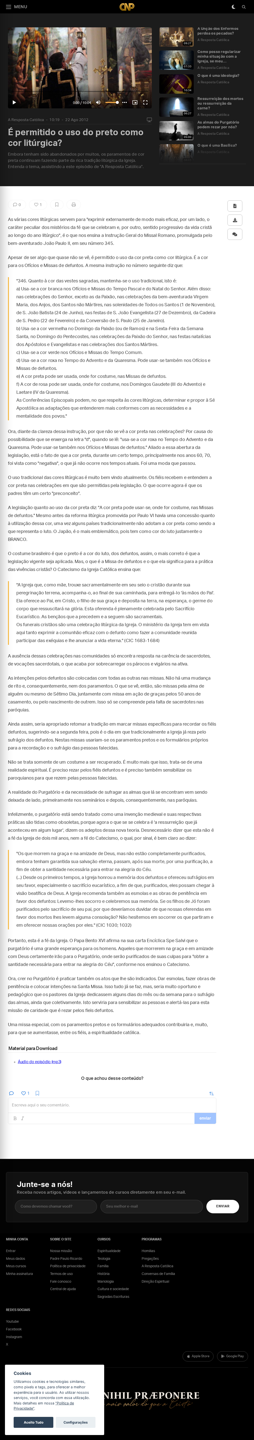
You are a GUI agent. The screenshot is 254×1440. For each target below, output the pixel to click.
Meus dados (15, 1259)
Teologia (103, 1259)
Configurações (76, 1422)
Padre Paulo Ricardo (66, 1259)
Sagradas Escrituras (113, 1297)
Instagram (14, 1337)
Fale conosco (60, 1281)
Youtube (12, 1321)
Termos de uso (61, 1274)
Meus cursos (16, 1266)
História (103, 1274)
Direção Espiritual (155, 1281)
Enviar (222, 1206)
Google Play (235, 1356)
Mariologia (105, 1281)
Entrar (11, 1251)
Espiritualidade (109, 1251)
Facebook (14, 1329)
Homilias (148, 1251)
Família (103, 1266)
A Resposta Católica (26, 120)
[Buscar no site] (244, 7)
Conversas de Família (158, 1274)
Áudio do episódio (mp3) (39, 1062)
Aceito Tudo (33, 1422)
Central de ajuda (63, 1289)
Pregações (150, 1259)
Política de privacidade (68, 1266)
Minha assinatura (19, 1274)
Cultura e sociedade (113, 1289)
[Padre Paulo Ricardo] (127, 7)
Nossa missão (61, 1251)
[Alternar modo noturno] (233, 7)
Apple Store (200, 1356)
